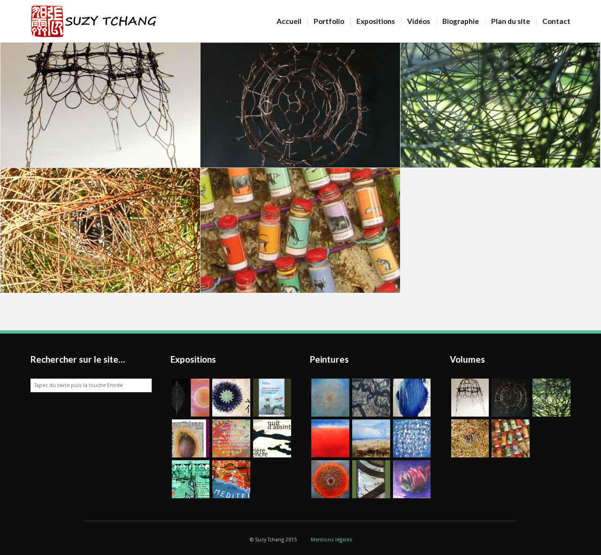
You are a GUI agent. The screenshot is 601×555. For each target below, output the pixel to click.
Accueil (289, 21)
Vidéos (418, 21)
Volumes (467, 359)
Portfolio (329, 21)
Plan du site (510, 21)
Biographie (460, 21)
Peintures (329, 359)
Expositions (375, 21)
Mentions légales (331, 540)
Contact (556, 21)
